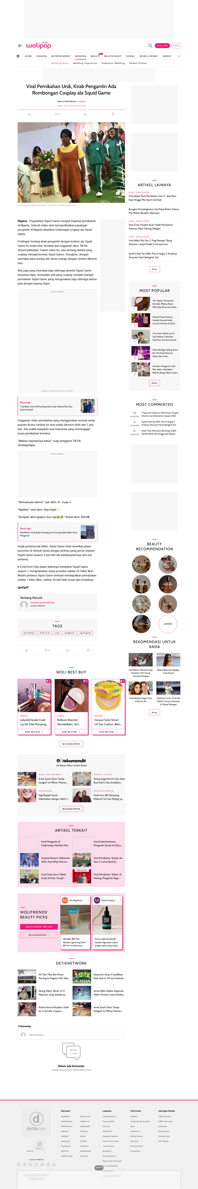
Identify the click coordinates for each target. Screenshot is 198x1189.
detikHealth (85, 1126)
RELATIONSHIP (112, 56)
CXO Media (163, 1141)
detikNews (65, 1116)
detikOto (65, 1151)
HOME (28, 56)
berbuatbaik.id (109, 1116)
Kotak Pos (135, 1131)
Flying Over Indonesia (112, 1161)
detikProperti (66, 1156)
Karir (133, 1126)
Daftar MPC (162, 45)
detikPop (84, 1156)
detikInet (65, 1131)
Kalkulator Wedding (113, 63)
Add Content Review (39, 926)
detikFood (84, 1121)
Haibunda (162, 1126)
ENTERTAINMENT (61, 56)
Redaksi (134, 1116)
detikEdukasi (66, 1121)
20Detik (83, 1141)
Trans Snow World (111, 1141)
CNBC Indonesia (165, 1121)
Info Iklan (134, 1141)
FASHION (41, 56)
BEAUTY (95, 56)
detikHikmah (85, 1151)
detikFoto (84, 1146)
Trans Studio (108, 1146)
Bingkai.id (107, 1151)
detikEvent (107, 1131)
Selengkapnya (37, 935)
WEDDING (80, 56)
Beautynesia (163, 1131)
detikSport (65, 1141)
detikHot (64, 1136)
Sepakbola (65, 1146)
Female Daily (164, 1136)
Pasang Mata (108, 1121)
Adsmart (106, 1126)
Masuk (176, 45)
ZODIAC (130, 56)
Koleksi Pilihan (138, 63)
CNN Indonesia (164, 1116)
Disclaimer (135, 1151)
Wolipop (84, 1131)
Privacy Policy (137, 1146)
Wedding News (60, 63)
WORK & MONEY (149, 56)
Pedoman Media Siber (140, 1121)
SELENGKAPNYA (71, 744)
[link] (71, 760)
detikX (83, 1136)
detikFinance (66, 1126)
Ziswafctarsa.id (109, 1156)
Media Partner (137, 1136)
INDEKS (167, 56)
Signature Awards (110, 1136)
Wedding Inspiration (85, 63)
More (154, 269)
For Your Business (110, 1166)
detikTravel (85, 1116)
